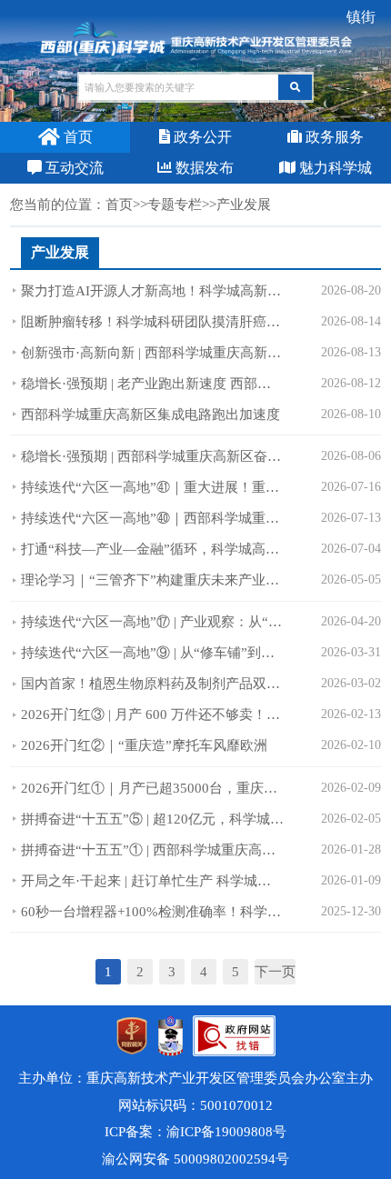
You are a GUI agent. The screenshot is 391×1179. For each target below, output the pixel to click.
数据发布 (203, 167)
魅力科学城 (334, 167)
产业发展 (60, 252)
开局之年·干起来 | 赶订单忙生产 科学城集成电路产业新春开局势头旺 (152, 881)
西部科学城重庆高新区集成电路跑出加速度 (150, 414)
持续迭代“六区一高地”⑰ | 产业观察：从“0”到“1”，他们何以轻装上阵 (152, 621)
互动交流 (73, 167)
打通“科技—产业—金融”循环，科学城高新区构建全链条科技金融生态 (152, 549)
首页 (76, 137)
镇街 (361, 17)
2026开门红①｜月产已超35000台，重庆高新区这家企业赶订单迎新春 (152, 788)
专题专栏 (174, 204)
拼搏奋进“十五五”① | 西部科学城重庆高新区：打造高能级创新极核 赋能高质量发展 (152, 850)
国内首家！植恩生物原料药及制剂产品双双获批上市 (152, 683)
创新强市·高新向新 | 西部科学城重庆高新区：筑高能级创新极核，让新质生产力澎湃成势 (152, 352)
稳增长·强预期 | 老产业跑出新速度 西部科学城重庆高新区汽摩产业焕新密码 (152, 383)
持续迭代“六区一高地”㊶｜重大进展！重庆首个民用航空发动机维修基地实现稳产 (152, 487)
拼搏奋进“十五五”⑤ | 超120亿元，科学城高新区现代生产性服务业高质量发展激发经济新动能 (152, 819)
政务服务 (333, 137)
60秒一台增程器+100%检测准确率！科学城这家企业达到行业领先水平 (152, 911)
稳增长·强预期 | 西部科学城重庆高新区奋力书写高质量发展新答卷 (152, 456)
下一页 (275, 971)
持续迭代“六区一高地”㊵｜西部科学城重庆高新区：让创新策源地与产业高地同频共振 (152, 518)
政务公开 (201, 137)
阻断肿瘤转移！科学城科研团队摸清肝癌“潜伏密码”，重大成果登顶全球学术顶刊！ (152, 322)
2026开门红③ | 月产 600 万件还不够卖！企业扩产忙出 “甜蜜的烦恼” (152, 714)
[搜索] (295, 87)
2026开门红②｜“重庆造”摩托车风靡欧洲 (144, 745)
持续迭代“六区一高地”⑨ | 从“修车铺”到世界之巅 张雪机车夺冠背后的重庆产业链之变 (152, 652)
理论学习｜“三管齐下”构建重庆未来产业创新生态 (152, 580)
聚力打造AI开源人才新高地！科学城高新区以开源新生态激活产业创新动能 (152, 291)
